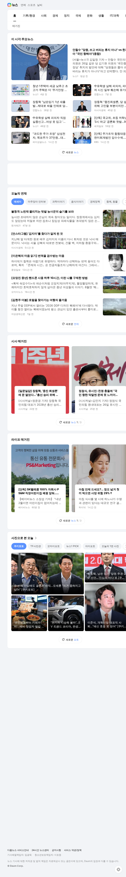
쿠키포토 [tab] (19, 546)
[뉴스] (15, 5)
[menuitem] (14, 15)
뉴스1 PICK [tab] (72, 546)
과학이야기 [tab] (58, 201)
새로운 (72, 152)
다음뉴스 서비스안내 (18, 850)
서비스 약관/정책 (73, 850)
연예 (23, 5)
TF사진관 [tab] (35, 546)
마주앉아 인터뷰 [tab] (37, 201)
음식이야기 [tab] (77, 201)
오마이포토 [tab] (53, 546)
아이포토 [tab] (90, 546)
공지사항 (56, 850)
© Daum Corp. (15, 865)
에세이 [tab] (17, 201)
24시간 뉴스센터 (40, 850)
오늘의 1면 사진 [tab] (110, 546)
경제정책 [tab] (95, 201)
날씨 (39, 5)
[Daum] (9, 5)
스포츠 (31, 5)
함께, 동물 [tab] (112, 201)
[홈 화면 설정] (118, 869)
